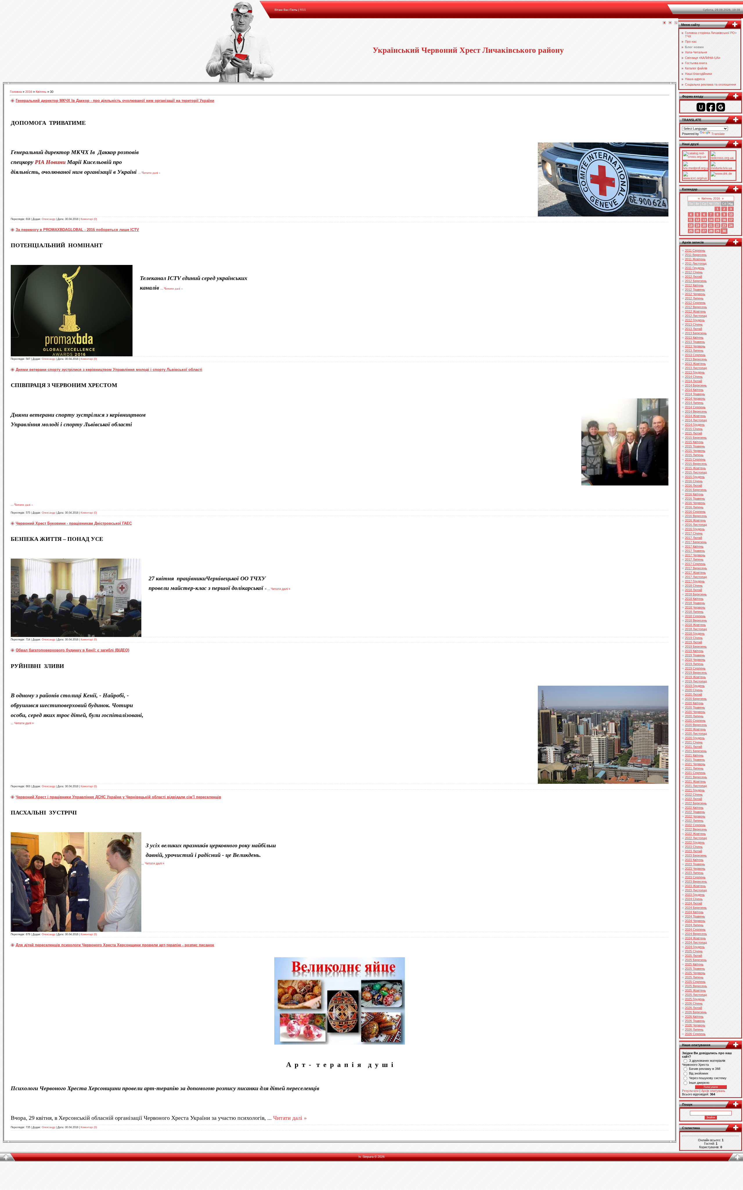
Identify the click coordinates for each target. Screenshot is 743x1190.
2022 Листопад (696, 838)
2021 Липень (694, 768)
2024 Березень (696, 907)
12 (697, 220)
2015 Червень (695, 450)
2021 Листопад (696, 786)
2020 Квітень (694, 703)
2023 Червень (695, 868)
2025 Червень (695, 973)
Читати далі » (151, 172)
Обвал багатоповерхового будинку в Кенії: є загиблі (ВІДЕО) (72, 650)
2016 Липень (694, 507)
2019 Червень (695, 659)
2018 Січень (694, 585)
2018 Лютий (693, 590)
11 (690, 220)
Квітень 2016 (710, 198)
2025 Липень (694, 977)
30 (724, 231)
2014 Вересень (696, 411)
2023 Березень (696, 855)
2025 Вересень (696, 986)
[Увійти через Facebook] (710, 107)
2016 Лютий (693, 485)
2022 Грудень (695, 842)
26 (697, 231)
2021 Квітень (694, 755)
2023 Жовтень (695, 886)
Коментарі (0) (89, 219)
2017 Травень (695, 550)
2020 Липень (694, 716)
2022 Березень (696, 803)
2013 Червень (695, 346)
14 (711, 220)
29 (717, 231)
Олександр (48, 219)
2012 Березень (696, 281)
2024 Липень (694, 925)
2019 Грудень (695, 685)
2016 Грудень (695, 529)
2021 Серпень (695, 772)
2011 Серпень (695, 250)
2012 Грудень (695, 320)
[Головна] (664, 23)
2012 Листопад (696, 315)
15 (717, 220)
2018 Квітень (694, 598)
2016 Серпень (695, 511)
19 (697, 225)
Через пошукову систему (707, 1078)
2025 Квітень (694, 964)
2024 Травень (695, 916)
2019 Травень (695, 655)
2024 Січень (694, 899)
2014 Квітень (694, 389)
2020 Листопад (696, 733)
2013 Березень (696, 333)
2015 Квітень (694, 442)
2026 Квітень (694, 1016)
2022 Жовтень (695, 833)
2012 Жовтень (695, 311)
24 (731, 225)
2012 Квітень (694, 285)
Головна (16, 91)
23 (724, 225)
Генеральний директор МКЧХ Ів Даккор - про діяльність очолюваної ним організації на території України (115, 100)
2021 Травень (695, 759)
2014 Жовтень (695, 416)
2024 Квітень (694, 912)
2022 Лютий (693, 799)
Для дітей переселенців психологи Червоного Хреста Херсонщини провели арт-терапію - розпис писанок (115, 945)
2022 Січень (694, 794)
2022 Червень (695, 816)
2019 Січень (694, 638)
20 (704, 225)
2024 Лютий (693, 903)
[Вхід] (676, 23)
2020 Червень (695, 712)
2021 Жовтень (695, 781)
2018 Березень (696, 594)
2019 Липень (694, 664)
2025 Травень (695, 968)
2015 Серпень (695, 459)
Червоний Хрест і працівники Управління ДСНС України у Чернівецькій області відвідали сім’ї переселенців (118, 797)
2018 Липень (694, 611)
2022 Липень (694, 820)
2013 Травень (695, 342)
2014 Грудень (695, 424)
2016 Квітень (694, 494)
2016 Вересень (696, 516)
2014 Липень (694, 403)
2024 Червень (695, 920)
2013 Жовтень (695, 363)
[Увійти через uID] (701, 107)
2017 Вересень (696, 568)
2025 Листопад (696, 994)
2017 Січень (694, 533)
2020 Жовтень (695, 729)
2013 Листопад (696, 368)
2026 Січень (694, 1003)
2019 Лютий (693, 642)
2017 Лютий (693, 537)
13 (704, 220)
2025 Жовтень (695, 990)
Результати (690, 1091)
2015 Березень (696, 437)
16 (724, 220)
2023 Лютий (693, 851)
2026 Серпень (695, 1034)
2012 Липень (694, 298)
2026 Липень (694, 1029)
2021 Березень (696, 751)
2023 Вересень (696, 881)
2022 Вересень (696, 829)
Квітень (41, 91)
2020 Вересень (696, 725)
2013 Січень (694, 324)
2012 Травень (695, 289)
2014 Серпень (695, 407)
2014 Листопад (696, 420)
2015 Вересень (696, 463)
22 (717, 225)
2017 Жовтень (695, 572)
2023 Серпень (695, 877)
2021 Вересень (696, 777)
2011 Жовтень (695, 259)
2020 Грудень (695, 738)
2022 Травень (695, 812)
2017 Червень (695, 555)
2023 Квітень (694, 860)
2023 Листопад (696, 890)
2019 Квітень (694, 651)
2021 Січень (694, 742)
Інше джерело (699, 1082)
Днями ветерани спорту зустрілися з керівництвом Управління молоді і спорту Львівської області (109, 369)
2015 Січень (694, 429)
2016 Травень (695, 498)
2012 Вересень (696, 307)
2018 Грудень (695, 633)
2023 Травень (695, 864)
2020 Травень (695, 707)
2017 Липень (694, 559)
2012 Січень (694, 272)
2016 (28, 91)
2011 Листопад (695, 263)
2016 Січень (694, 481)
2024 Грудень (695, 947)
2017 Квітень (694, 546)
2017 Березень (696, 542)
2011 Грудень (694, 268)
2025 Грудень (695, 999)
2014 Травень (695, 394)
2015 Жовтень (695, 468)
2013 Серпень (695, 355)
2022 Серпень (695, 825)
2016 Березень (696, 490)
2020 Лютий (693, 694)
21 (711, 225)
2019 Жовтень (695, 677)
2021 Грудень (695, 790)
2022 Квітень (694, 807)
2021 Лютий (693, 746)
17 (731, 220)
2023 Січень (694, 846)
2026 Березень (696, 1012)
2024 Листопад (696, 942)
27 (704, 231)
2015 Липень (694, 455)
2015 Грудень (695, 476)
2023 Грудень (695, 894)
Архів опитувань (713, 1091)
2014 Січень (694, 376)
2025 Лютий (693, 955)
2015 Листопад (696, 472)
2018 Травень (695, 603)
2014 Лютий (693, 381)
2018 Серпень (695, 616)
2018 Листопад (696, 629)
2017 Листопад (696, 577)
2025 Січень (694, 951)
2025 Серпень (695, 981)
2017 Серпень (695, 564)
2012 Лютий (693, 276)
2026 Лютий (693, 1008)
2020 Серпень (695, 720)
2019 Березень (696, 646)
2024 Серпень (695, 929)
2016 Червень (695, 503)
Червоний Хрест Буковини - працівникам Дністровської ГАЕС (74, 523)
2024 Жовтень (695, 938)
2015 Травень (695, 446)
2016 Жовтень (695, 520)
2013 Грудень (695, 372)
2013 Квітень (694, 337)
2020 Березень (696, 698)
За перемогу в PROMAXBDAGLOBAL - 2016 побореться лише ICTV (77, 229)
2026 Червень (695, 1025)
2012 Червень (695, 294)
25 (690, 231)
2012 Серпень (695, 302)
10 (731, 214)
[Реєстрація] (670, 23)
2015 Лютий (693, 433)
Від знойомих (698, 1073)
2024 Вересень (696, 934)
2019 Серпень (695, 668)
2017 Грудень (695, 581)
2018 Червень (695, 607)
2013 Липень (694, 350)
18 (690, 225)
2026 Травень (695, 1021)
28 (711, 231)
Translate (718, 134)
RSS (303, 9)
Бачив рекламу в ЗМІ (704, 1068)
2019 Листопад (696, 681)
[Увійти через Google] (720, 107)
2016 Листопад (696, 524)
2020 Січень (694, 690)
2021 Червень (695, 764)
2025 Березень (696, 960)
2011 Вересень (696, 255)
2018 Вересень (696, 620)
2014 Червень (695, 398)
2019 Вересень (696, 672)
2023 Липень (694, 873)
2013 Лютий (693, 329)
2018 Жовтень (695, 624)
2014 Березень (696, 385)
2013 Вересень (696, 359)
